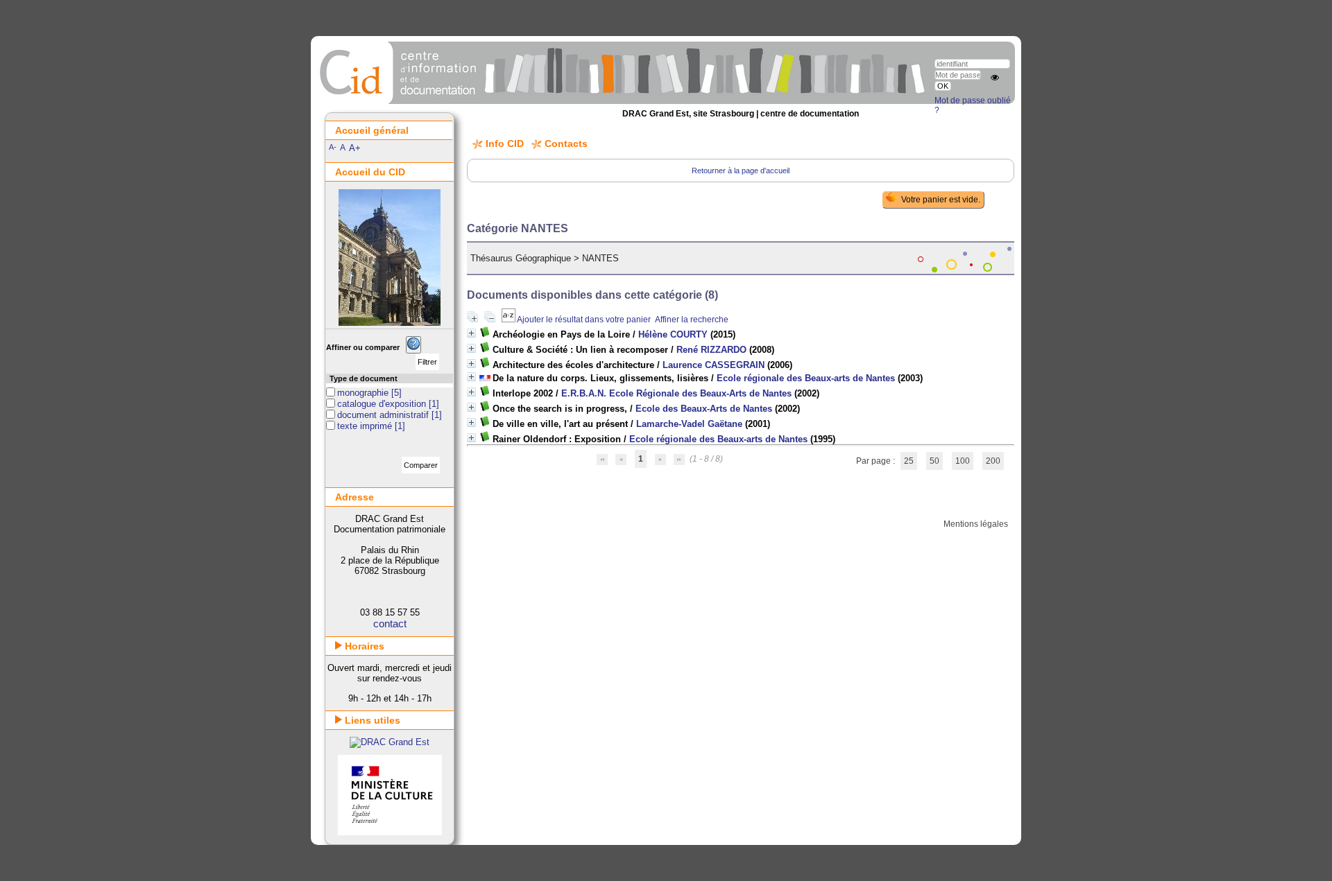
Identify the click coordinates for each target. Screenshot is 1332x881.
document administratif (384, 415)
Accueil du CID (370, 171)
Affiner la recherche (691, 319)
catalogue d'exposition (383, 404)
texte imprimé (366, 426)
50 (934, 461)
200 (993, 461)
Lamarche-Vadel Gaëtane (689, 424)
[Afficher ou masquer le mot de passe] (995, 77)
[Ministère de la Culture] (390, 832)
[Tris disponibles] (509, 319)
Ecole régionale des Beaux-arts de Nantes (806, 378)
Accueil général (372, 130)
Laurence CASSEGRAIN (714, 365)
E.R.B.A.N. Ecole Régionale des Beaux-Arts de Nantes (676, 393)
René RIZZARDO (711, 349)
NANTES (600, 258)
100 (962, 461)
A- (332, 147)
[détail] (471, 333)
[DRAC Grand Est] (389, 742)
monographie (364, 392)
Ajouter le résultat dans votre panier (584, 319)
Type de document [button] (364, 378)
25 (909, 461)
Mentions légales (976, 524)
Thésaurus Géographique (520, 258)
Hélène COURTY (673, 334)
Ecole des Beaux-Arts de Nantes (703, 408)
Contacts (566, 143)
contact (390, 623)
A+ (355, 148)
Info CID (505, 143)
